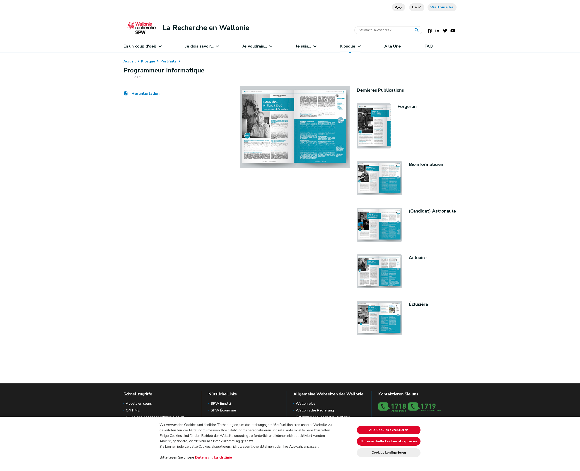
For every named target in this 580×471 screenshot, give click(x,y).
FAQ (429, 46)
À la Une (392, 46)
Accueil (129, 61)
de (414, 7)
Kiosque (347, 46)
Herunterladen (145, 93)
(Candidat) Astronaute (432, 211)
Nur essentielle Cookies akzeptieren (388, 441)
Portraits (169, 61)
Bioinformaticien (426, 164)
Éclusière (418, 304)
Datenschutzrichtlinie (213, 457)
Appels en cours (139, 403)
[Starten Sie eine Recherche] (417, 30)
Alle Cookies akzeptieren (388, 430)
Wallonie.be (442, 7)
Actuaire (418, 258)
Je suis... (303, 46)
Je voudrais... (254, 46)
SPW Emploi (221, 403)
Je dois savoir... (199, 46)
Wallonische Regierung (315, 410)
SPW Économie (223, 410)
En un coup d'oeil (139, 46)
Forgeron (407, 106)
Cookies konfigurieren (389, 452)
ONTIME (133, 410)
